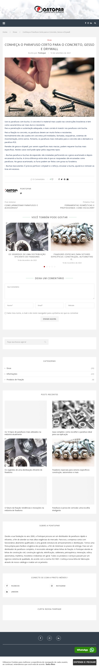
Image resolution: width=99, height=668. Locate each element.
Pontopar (42, 53)
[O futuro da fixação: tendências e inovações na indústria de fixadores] (26, 490)
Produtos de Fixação (50, 379)
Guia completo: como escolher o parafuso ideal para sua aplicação (72, 433)
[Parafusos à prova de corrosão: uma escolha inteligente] (73, 490)
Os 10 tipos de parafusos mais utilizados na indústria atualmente (23, 433)
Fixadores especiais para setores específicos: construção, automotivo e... (72, 256)
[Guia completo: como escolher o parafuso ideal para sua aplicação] (73, 415)
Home (5, 32)
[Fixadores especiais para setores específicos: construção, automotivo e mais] (72, 237)
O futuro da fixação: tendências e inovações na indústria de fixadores (24, 509)
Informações (50, 374)
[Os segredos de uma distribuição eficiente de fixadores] (27, 237)
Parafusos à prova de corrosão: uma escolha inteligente (71, 509)
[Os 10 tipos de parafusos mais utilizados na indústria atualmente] (26, 415)
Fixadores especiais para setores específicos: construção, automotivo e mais (71, 471)
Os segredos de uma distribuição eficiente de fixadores (27, 255)
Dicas (15, 32)
